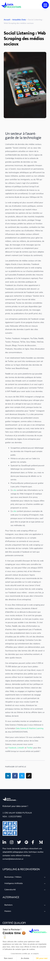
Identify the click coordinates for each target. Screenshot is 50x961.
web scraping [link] (13, 202)
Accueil (7, 19)
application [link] (9, 411)
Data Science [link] (10, 725)
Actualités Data (19, 19)
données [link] (21, 144)
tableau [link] (8, 716)
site (14, 490)
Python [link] (40, 388)
